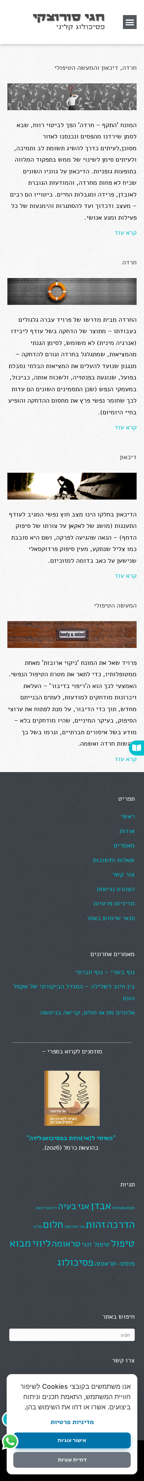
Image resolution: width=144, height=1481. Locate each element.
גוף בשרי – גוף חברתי (105, 971)
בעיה (67, 1206)
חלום (53, 1224)
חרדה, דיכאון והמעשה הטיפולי (95, 67)
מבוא (20, 1243)
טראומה (66, 1243)
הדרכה (121, 1224)
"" (71, 1138)
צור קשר (123, 874)
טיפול (123, 1243)
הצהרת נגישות (116, 888)
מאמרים (124, 845)
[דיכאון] (72, 485)
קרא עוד (125, 232)
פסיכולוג (75, 1262)
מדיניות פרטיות (72, 1421)
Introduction (123, 1208)
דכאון (40, 1208)
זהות (96, 1224)
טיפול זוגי (96, 1244)
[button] (130, 22)
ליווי (41, 1243)
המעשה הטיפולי (115, 605)
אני (83, 1206)
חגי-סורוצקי (74, 1226)
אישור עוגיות (72, 1440)
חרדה (129, 262)
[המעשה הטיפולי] (72, 634)
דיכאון (128, 457)
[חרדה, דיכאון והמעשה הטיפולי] (72, 96)
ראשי (128, 816)
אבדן (100, 1205)
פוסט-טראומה (115, 1263)
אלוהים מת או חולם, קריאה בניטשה (87, 1012)
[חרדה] (72, 291)
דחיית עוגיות (72, 1459)
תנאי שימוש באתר (110, 918)
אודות (127, 830)
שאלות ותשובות (114, 859)
